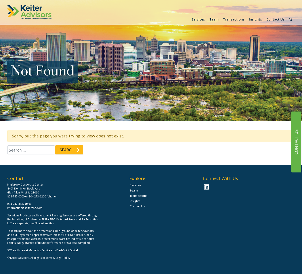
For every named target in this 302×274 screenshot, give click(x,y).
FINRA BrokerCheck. (80, 235)
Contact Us (275, 19)
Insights (255, 19)
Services (198, 19)
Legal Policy (62, 258)
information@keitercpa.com (24, 208)
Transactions (234, 19)
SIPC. (53, 219)
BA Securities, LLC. (18, 219)
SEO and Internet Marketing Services (30, 250)
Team (214, 19)
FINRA (45, 219)
